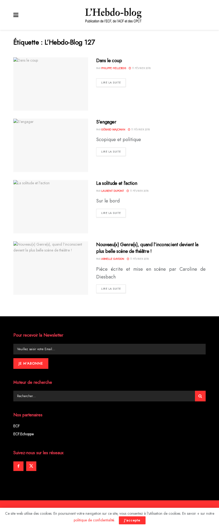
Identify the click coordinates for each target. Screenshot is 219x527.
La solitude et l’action (116, 183)
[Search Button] (200, 396)
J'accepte (132, 520)
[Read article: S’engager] (50, 145)
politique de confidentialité (94, 520)
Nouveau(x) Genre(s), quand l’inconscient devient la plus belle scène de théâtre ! (147, 248)
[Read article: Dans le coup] (50, 84)
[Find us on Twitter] (31, 466)
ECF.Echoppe (23, 434)
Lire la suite (113, 82)
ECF (16, 426)
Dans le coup (109, 60)
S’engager (106, 121)
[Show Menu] (15, 15)
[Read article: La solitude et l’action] (50, 206)
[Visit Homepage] (113, 15)
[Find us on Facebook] (18, 466)
